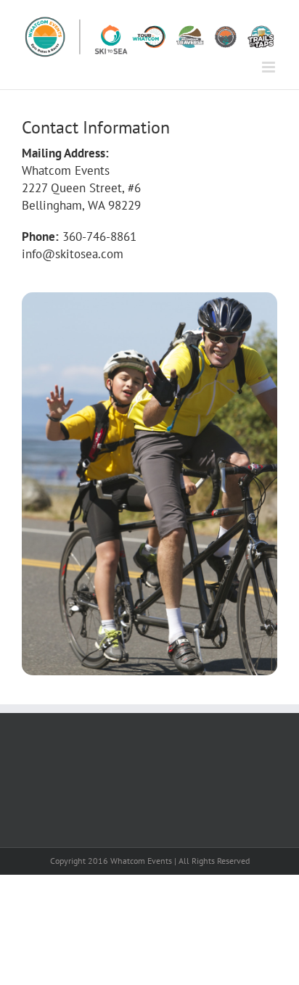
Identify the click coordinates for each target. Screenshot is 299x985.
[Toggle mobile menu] (269, 67)
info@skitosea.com (72, 254)
